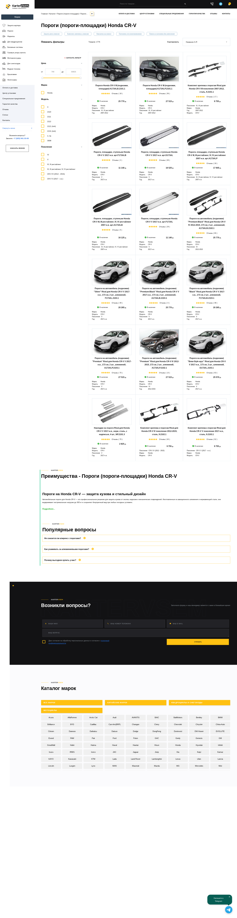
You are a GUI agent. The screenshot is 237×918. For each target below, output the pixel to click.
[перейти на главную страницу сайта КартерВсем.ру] (17, 6)
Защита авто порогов (51, 34)
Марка (44, 85)
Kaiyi (199, 752)
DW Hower (199, 731)
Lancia (220, 759)
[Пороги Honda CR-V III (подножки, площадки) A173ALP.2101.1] (159, 69)
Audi (114, 717)
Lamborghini (157, 759)
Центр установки (147, 14)
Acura (51, 717)
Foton (135, 738)
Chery (156, 724)
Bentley (199, 717)
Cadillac (93, 724)
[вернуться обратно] (92, 14)
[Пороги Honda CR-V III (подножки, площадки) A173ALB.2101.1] (112, 69)
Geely (178, 738)
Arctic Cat (93, 717)
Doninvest (178, 731)
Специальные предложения (171, 14)
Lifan (199, 759)
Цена (43, 63)
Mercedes (199, 766)
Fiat (93, 738)
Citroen (51, 731)
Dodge (135, 731)
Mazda (157, 766)
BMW (220, 717)
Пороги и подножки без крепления (162, 34)
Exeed (51, 738)
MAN (114, 766)
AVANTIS (135, 717)
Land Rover (135, 759)
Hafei (72, 745)
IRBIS (72, 752)
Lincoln (51, 766)
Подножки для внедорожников (130, 34)
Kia (178, 752)
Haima (93, 745)
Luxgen (72, 766)
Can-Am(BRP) (114, 724)
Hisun (156, 745)
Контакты (226, 14)
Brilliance (51, 724)
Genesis (199, 738)
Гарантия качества (197, 14)
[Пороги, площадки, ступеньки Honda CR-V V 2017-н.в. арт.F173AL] (159, 202)
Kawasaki (72, 759)
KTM (93, 759)
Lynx (93, 766)
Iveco (93, 752)
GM (220, 738)
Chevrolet (178, 724)
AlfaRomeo (72, 717)
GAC (157, 738)
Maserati (135, 766)
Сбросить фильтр (73, 58)
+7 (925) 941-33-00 (21, 138)
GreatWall (51, 745)
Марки (17, 17)
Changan (135, 724)
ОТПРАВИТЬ (198, 642)
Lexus (178, 759)
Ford (114, 738)
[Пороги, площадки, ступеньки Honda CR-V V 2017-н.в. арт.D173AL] (159, 135)
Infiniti (220, 745)
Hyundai (199, 745)
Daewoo (72, 731)
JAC (114, 752)
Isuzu (51, 752)
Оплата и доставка (127, 14)
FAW (72, 738)
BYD (72, 724)
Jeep (157, 752)
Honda (178, 745)
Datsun (114, 731)
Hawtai (135, 745)
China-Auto (220, 724)
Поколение (46, 147)
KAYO (51, 759)
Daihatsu (93, 731)
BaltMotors (178, 717)
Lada (115, 759)
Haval (114, 745)
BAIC (157, 717)
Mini (220, 766)
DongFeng (157, 731)
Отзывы (213, 14)
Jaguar (135, 752)
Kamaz (220, 752)
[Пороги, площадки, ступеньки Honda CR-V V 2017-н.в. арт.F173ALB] (112, 135)
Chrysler (199, 724)
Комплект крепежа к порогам (78, 34)
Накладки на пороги (103, 34)
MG (177, 766)
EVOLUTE (220, 731)
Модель (45, 99)
